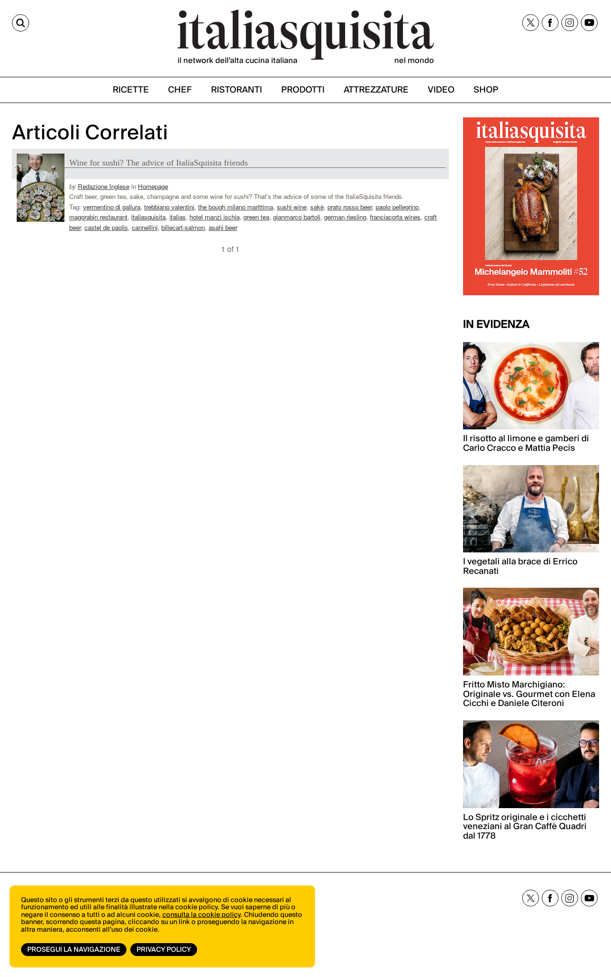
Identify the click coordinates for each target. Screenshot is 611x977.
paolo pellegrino (397, 206)
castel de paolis (106, 227)
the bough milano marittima (235, 206)
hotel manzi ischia (215, 216)
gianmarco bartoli (296, 216)
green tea (256, 216)
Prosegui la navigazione (73, 950)
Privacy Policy (164, 950)
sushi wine (291, 206)
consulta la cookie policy (201, 915)
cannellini (145, 227)
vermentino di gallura (111, 206)
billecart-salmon (183, 227)
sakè (317, 206)
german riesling (345, 216)
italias (177, 216)
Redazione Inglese (103, 186)
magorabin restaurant (98, 216)
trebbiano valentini (169, 206)
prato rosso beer (349, 206)
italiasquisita (148, 216)
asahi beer (223, 227)
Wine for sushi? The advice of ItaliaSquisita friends (158, 162)
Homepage (153, 186)
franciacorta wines (395, 216)
